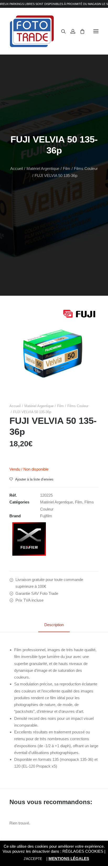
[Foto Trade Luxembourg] (31, 31)
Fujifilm (46, 516)
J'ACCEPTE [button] (33, 859)
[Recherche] (61, 31)
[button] (96, 31)
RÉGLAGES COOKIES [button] (82, 851)
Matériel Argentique (42, 168)
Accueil (16, 168)
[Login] (70, 31)
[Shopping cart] (80, 31)
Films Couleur (86, 168)
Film (66, 168)
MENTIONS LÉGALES (68, 858)
